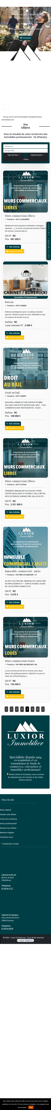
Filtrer (25, 159)
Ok (31, 1107)
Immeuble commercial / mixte (23, 571)
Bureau (9, 302)
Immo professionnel (8, 823)
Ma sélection (26, 32)
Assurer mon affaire (8, 828)
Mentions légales (7, 833)
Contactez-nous (6, 837)
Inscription (26, 34)
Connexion (26, 38)
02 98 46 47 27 (26, 9)
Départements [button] (37, 155)
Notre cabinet (5, 810)
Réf (17, 219)
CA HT (8, 235)
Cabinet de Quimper (25, 18)
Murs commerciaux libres (20, 215)
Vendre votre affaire (8, 814)
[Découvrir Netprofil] (25, 940)
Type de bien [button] (13, 155)
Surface (9, 322)
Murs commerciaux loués (20, 660)
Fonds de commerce (8, 819)
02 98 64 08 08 (26, 24)
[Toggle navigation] (6, 107)
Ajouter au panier (15, 251)
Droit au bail (12, 392)
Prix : (7, 239)
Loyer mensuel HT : (14, 325)
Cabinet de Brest (25, 4)
